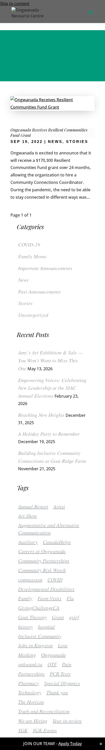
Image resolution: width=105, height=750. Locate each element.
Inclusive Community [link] (39, 636)
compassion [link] (30, 579)
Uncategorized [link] (33, 314)
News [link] (55, 141)
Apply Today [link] (70, 743)
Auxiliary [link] (28, 542)
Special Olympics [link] (62, 683)
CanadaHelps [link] (57, 542)
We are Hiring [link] (32, 720)
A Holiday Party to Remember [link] (49, 433)
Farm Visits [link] (49, 598)
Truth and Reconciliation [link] (44, 711)
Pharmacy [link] (28, 683)
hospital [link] (46, 626)
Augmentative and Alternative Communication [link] (48, 529)
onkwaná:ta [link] (30, 664)
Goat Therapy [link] (32, 617)
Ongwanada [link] (53, 654)
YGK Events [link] (45, 730)
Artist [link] (59, 506)
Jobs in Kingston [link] (35, 645)
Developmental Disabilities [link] (46, 589)
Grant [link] (58, 617)
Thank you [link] (57, 692)
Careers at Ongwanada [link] (42, 551)
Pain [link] (66, 664)
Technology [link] (29, 692)
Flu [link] (70, 598)
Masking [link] (27, 654)
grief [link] (74, 617)
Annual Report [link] (33, 506)
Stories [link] (77, 141)
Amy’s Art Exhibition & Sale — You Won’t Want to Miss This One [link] (50, 360)
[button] (90, 16)
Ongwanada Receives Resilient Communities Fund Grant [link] (48, 132)
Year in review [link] (67, 720)
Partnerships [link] (31, 673)
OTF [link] (52, 664)
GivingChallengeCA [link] (38, 607)
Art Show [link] (27, 515)
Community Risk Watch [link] (42, 570)
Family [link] (25, 598)
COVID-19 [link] (29, 244)
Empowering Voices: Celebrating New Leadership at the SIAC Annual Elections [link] (52, 388)
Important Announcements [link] (45, 268)
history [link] (25, 626)
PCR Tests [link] (60, 673)
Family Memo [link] (32, 256)
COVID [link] (54, 579)
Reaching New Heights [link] (41, 414)
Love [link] (63, 645)
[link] (30, 12)
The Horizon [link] (31, 701)
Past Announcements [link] (39, 291)
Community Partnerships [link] (43, 560)
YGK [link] (23, 730)
